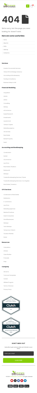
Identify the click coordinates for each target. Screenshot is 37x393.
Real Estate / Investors (10, 184)
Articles (6, 251)
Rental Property (8, 139)
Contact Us (6, 53)
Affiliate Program (8, 282)
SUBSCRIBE (18, 360)
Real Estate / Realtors (10, 167)
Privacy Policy (7, 289)
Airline (5, 100)
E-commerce (7, 202)
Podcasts (6, 258)
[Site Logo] (10, 6)
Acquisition (7, 93)
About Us (6, 43)
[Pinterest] (21, 380)
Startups (6, 174)
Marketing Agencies (9, 209)
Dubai (5, 237)
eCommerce (7, 110)
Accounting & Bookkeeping (11, 75)
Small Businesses (9, 219)
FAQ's (5, 46)
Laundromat (7, 121)
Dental (5, 156)
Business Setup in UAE (10, 82)
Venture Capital (8, 124)
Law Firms (6, 163)
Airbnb (5, 96)
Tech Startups (8, 226)
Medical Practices (9, 212)
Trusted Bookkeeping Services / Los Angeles (16, 181)
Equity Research (8, 114)
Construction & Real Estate (11, 194)
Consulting (7, 103)
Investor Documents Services (12, 68)
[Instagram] (15, 380)
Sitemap (6, 49)
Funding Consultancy (10, 79)
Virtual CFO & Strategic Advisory (13, 72)
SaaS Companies (9, 216)
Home (5, 40)
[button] (27, 6)
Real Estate (7, 135)
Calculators (7, 247)
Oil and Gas (7, 132)
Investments (7, 117)
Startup (6, 107)
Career (6, 279)
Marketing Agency (9, 128)
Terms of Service (8, 286)
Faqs (5, 261)
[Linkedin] (25, 380)
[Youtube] (11, 380)
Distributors (7, 198)
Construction (7, 152)
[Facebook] (18, 380)
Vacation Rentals (8, 233)
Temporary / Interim (9, 230)
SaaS (5, 142)
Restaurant (7, 170)
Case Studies (7, 254)
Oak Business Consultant (16, 376)
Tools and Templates (10, 275)
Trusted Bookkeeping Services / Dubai (15, 177)
